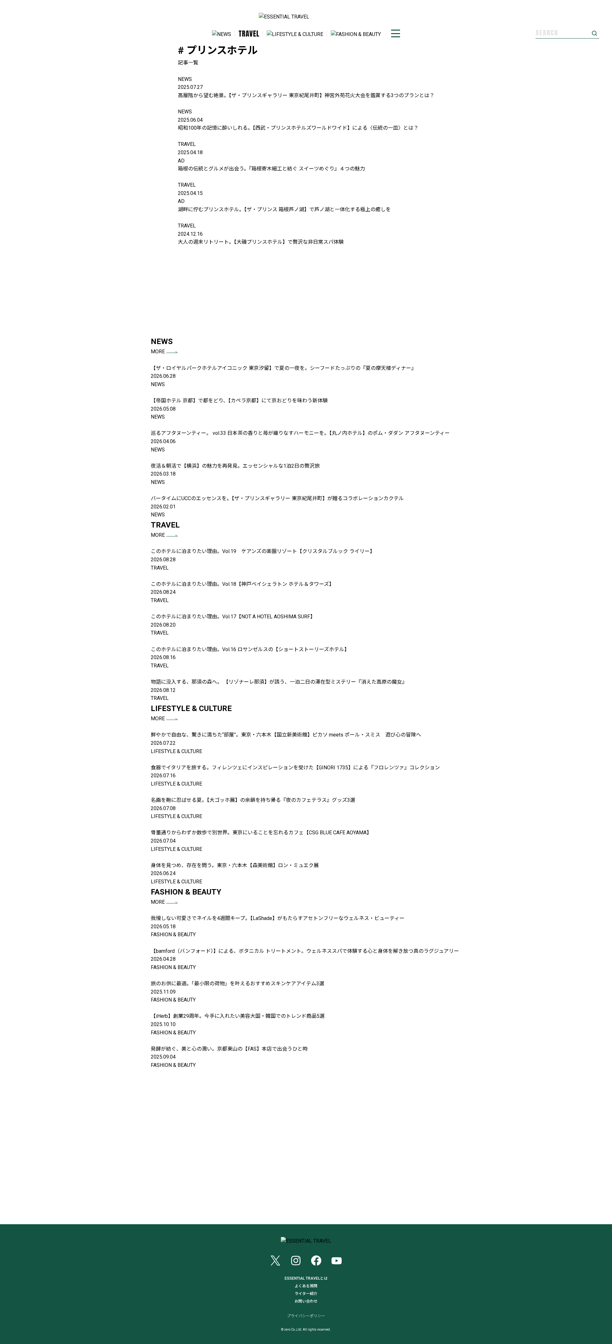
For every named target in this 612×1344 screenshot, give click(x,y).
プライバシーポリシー (306, 1316)
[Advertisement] (306, 290)
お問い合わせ (306, 1301)
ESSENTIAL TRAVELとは (306, 1278)
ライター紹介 (306, 1293)
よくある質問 (306, 1286)
